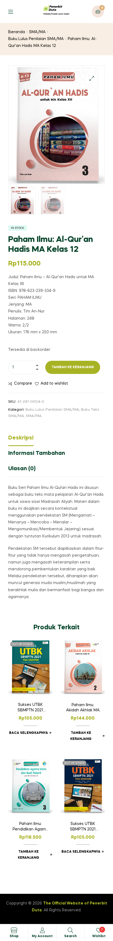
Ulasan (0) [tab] (22, 469)
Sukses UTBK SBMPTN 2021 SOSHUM (83, 827)
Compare (23, 383)
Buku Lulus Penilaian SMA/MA (36, 39)
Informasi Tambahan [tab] (36, 453)
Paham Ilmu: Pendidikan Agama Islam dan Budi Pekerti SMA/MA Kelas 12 (30, 827)
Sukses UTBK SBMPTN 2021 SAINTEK (30, 708)
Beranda (16, 32)
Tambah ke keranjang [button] (81, 736)
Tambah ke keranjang (73, 367)
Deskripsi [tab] (20, 438)
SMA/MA (37, 32)
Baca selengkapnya (28, 733)
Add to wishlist (54, 383)
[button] (92, 78)
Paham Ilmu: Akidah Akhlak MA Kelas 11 (83, 708)
